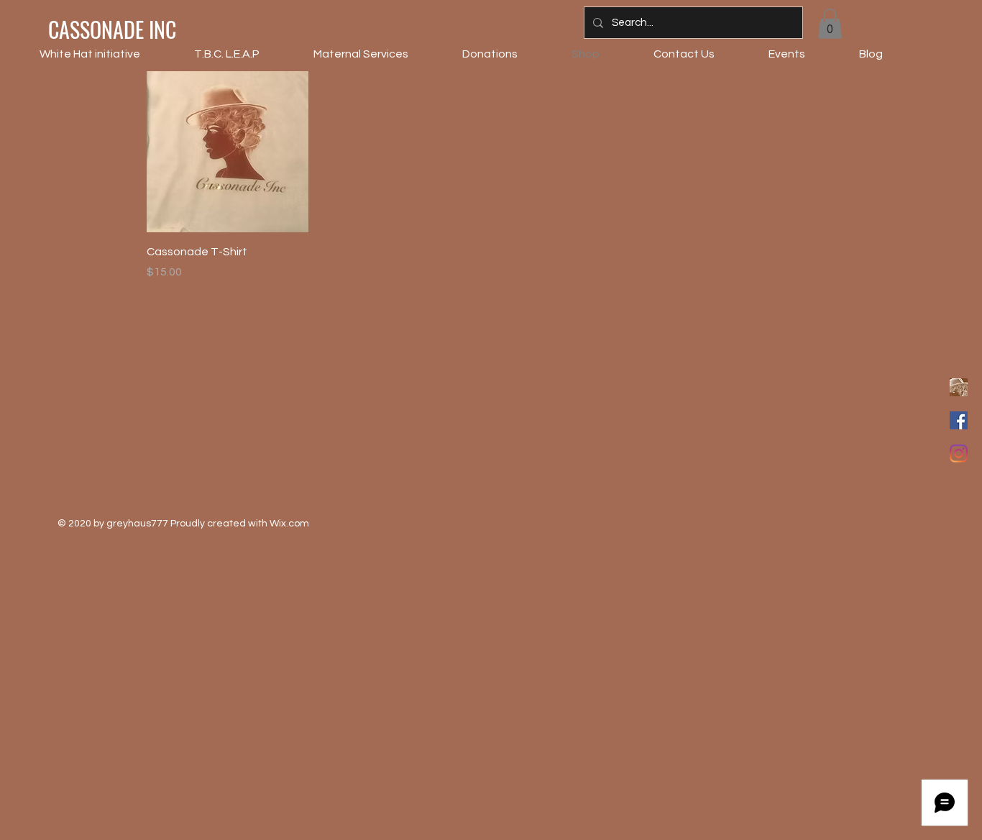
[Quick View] (227, 152)
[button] (830, 24)
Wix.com (289, 524)
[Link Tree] (959, 387)
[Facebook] (959, 420)
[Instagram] (959, 453)
